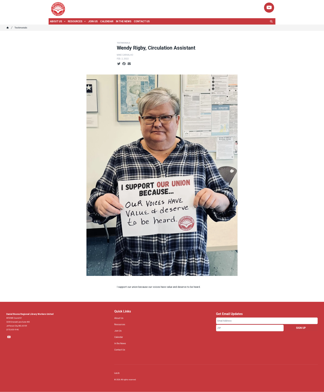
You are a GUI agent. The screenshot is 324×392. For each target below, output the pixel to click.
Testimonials (21, 27)
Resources (75, 21)
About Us (56, 21)
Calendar (106, 21)
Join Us (93, 21)
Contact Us (142, 21)
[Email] (129, 64)
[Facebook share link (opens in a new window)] (124, 64)
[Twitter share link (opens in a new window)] (119, 64)
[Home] (7, 27)
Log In (116, 373)
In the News (123, 21)
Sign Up (301, 327)
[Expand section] (64, 21)
